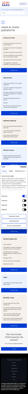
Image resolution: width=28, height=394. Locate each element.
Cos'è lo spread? (7, 244)
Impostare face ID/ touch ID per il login (12, 59)
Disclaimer (14, 365)
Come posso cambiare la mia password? (12, 52)
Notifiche (5, 102)
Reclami (14, 376)
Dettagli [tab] (11, 171)
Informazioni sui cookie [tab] (21, 171)
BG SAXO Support (5, 9)
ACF (14, 379)
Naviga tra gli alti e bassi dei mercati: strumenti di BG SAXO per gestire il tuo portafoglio (12, 157)
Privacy (14, 362)
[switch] (24, 200)
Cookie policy (14, 371)
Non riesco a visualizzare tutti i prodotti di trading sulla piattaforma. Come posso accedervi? (12, 94)
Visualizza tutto (14, 70)
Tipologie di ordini (7, 258)
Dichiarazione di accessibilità (14, 359)
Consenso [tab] (4, 171)
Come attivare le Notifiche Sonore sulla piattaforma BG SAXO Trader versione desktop (12, 309)
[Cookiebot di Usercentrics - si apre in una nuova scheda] (20, 167)
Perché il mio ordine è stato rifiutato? (11, 261)
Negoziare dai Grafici (8, 264)
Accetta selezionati (14, 221)
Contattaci (14, 349)
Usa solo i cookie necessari (14, 225)
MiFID (14, 374)
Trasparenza (14, 368)
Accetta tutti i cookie (14, 216)
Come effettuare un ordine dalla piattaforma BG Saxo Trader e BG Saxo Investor (12, 253)
